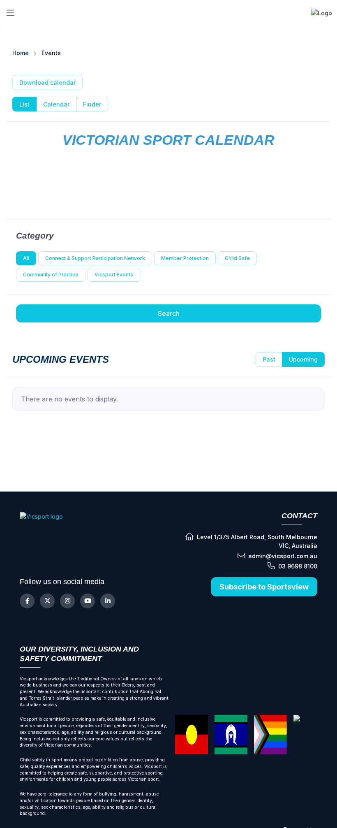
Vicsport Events (114, 274)
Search (169, 313)
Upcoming (303, 359)
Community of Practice (50, 274)
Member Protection (185, 258)
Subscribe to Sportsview (264, 586)
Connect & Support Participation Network (95, 258)
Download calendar (47, 82)
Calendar (56, 104)
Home (20, 52)
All (26, 258)
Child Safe (237, 258)
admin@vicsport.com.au (282, 555)
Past (269, 359)
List (24, 104)
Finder (92, 104)
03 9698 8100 (297, 566)
